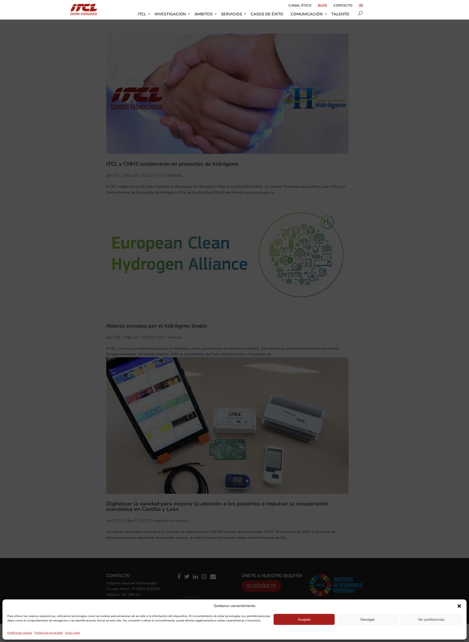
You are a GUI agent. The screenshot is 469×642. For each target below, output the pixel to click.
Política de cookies (19, 633)
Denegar (368, 619)
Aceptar (304, 619)
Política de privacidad (48, 633)
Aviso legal (72, 633)
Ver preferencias (431, 619)
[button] (459, 606)
